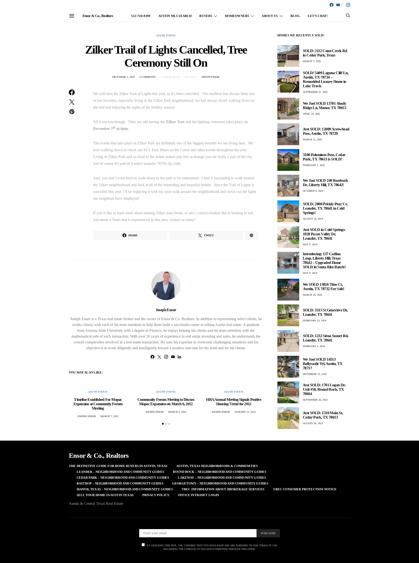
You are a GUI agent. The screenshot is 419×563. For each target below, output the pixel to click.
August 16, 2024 (313, 218)
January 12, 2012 (245, 412)
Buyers (205, 16)
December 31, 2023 (315, 374)
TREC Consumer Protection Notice (305, 489)
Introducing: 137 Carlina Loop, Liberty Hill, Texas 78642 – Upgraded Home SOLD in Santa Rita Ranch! (324, 260)
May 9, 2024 (310, 244)
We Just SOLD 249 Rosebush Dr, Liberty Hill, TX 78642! (325, 182)
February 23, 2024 (314, 320)
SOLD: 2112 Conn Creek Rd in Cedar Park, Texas (325, 53)
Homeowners (237, 16)
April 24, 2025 (311, 113)
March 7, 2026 (312, 61)
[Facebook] (331, 5)
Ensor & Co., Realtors (97, 16)
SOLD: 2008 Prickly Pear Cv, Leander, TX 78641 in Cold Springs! (325, 208)
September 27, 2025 (315, 92)
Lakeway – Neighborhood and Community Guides (222, 477)
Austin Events (166, 35)
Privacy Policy (155, 495)
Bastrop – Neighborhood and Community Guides (120, 483)
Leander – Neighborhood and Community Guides (120, 472)
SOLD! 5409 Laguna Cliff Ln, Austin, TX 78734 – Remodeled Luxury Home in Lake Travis (325, 79)
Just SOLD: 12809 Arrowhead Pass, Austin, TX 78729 (326, 131)
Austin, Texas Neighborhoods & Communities (217, 466)
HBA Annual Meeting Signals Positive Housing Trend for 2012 (233, 401)
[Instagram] (348, 5)
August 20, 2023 (313, 423)
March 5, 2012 (177, 412)
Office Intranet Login (198, 495)
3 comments (147, 77)
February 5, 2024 (314, 346)
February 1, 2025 (314, 165)
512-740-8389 (141, 16)
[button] (162, 423)
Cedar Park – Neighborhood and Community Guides (123, 477)
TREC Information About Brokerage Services (223, 489)
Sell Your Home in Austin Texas (105, 495)
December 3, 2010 (123, 77)
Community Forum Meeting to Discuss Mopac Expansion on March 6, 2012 (165, 401)
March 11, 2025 (312, 139)
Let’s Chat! (318, 16)
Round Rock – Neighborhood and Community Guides (219, 472)
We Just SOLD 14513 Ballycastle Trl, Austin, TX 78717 (323, 363)
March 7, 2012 (109, 416)
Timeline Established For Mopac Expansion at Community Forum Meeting (98, 403)
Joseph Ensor (210, 77)
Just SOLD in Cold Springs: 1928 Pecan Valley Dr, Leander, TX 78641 (324, 234)
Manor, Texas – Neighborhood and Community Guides (125, 489)
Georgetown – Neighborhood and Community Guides (220, 483)
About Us (270, 16)
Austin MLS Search (175, 16)
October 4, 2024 (313, 191)
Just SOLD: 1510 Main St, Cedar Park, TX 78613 (323, 415)
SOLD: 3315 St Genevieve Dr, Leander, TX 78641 (325, 312)
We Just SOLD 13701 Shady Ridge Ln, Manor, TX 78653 (324, 105)
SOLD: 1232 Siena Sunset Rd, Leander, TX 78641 (325, 338)
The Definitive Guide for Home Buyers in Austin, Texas (118, 466)
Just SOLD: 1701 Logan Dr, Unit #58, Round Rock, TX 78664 (324, 389)
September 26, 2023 (315, 399)
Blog (295, 16)
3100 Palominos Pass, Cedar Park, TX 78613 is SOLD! (324, 157)
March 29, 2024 (312, 294)
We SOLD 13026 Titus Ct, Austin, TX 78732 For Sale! (323, 286)
